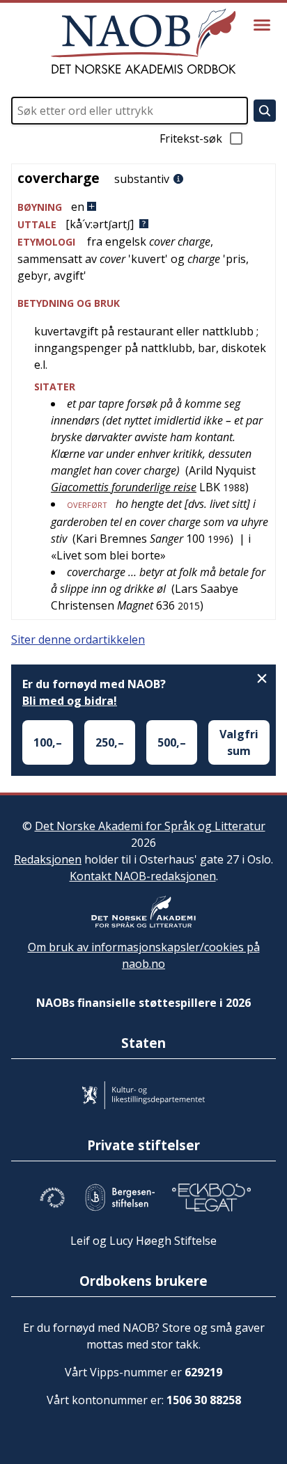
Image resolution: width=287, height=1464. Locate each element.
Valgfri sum (238, 742)
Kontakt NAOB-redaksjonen (143, 876)
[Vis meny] (261, 25)
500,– (171, 742)
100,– (47, 742)
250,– (109, 742)
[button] (143, 207)
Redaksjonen (48, 859)
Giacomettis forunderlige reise (123, 487)
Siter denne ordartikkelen (78, 639)
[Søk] (265, 111)
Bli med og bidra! (69, 700)
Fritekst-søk (191, 138)
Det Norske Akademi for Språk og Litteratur (150, 826)
